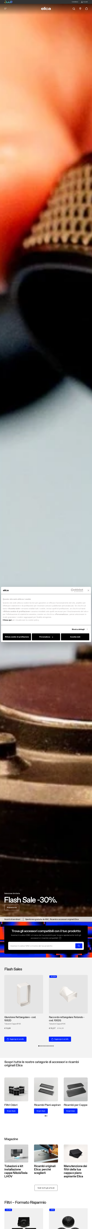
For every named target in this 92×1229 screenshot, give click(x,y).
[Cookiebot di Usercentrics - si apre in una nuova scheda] (72, 590)
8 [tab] (48, 1045)
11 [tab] (53, 1045)
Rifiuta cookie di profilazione (17, 637)
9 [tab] (50, 1045)
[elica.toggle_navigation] (5, 8)
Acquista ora (12, 907)
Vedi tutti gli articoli (46, 1188)
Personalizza (44, 637)
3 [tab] (41, 1045)
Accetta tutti (75, 637)
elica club (8, 2)
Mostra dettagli (78, 629)
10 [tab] (51, 1045)
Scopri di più (11, 1111)
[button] (60, 938)
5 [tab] (44, 1045)
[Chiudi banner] (88, 590)
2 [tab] (40, 1045)
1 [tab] (38, 1045)
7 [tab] (47, 1045)
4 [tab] (43, 1045)
